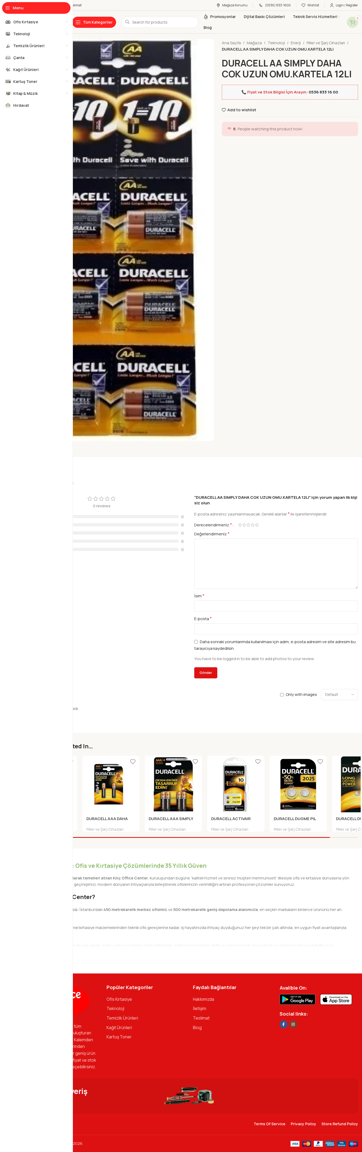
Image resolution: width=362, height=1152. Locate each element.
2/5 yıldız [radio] (244, 525)
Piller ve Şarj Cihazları (326, 43)
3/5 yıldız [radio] (248, 525)
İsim (199, 596)
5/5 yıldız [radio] (257, 525)
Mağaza (254, 43)
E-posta (203, 618)
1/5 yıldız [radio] (240, 525)
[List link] (146, 999)
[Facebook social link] (284, 1024)
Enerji (296, 43)
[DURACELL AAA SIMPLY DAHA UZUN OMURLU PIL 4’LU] (173, 784)
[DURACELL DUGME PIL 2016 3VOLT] (298, 784)
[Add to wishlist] (132, 762)
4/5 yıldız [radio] (252, 525)
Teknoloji (276, 43)
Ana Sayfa (231, 43)
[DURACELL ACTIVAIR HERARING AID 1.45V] (235, 784)
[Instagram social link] (293, 1024)
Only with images (301, 694)
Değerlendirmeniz (211, 534)
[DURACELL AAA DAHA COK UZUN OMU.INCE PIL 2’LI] (111, 784)
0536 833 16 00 (323, 92)
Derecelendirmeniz (213, 525)
